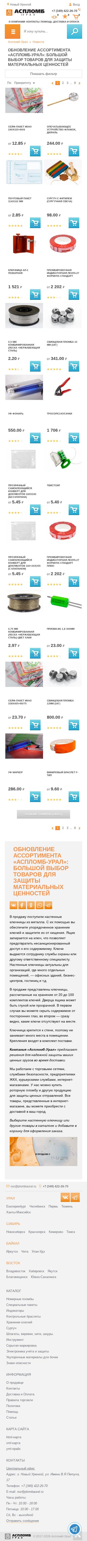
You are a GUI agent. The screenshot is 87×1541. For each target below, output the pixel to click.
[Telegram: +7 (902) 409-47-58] (75, 1529)
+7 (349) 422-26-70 (64, 11)
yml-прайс (13, 1449)
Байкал (12, 1243)
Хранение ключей (19, 1322)
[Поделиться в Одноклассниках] (31, 905)
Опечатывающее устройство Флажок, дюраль (61, 129)
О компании (17, 21)
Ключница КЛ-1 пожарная (18, 271)
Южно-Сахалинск (43, 1277)
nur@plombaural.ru (23, 1186)
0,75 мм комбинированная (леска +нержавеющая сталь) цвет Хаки (24, 633)
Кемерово (56, 1232)
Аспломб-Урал (18, 42)
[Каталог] (12, 31)
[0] (54, 16)
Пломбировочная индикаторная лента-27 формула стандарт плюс (63, 561)
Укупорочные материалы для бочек (32, 1357)
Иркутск (12, 1251)
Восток (13, 1263)
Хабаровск (36, 1271)
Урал (10, 1198)
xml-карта (13, 1443)
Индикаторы (15, 1310)
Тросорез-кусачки (59, 413)
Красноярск (37, 1232)
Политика (13, 1406)
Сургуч (11, 1328)
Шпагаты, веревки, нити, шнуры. (30, 1334)
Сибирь (13, 1224)
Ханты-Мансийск (18, 1212)
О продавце (14, 1382)
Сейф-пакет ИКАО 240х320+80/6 (20, 128)
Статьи (11, 1417)
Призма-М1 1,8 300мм (60, 629)
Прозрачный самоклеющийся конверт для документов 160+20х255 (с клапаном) (24, 563)
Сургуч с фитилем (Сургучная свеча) (59, 200)
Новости (38, 42)
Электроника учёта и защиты (27, 1351)
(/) (43, 814)
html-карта (13, 1437)
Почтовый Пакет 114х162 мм (19, 200)
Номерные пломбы (20, 1299)
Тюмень (67, 1206)
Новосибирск (15, 1232)
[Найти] (74, 31)
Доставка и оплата (66, 21)
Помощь (46, 21)
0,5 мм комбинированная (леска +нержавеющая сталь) (24, 346)
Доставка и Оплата (20, 1394)
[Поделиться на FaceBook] (22, 905)
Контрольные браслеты (23, 1316)
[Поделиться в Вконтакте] (13, 905)
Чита (24, 1251)
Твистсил (53, 485)
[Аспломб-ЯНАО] (25, 14)
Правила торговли (19, 1400)
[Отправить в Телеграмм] (48, 905)
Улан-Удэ (38, 1251)
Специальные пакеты (21, 1305)
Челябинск (37, 1206)
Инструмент (15, 1340)
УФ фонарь (15, 413)
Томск (70, 1232)
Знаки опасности (18, 1363)
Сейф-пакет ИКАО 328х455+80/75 (20, 702)
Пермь (53, 1206)
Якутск (53, 1271)
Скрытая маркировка (21, 1345)
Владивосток (15, 1271)
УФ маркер (15, 772)
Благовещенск (17, 1277)
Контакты (33, 21)
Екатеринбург (16, 1206)
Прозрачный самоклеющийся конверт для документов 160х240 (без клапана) (22, 491)
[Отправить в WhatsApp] (40, 905)
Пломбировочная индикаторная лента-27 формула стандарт (63, 273)
